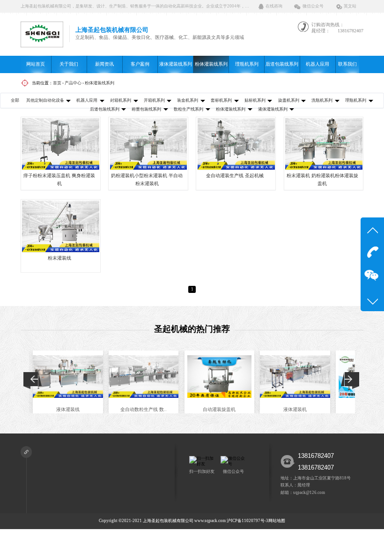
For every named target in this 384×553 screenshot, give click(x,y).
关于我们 (68, 64)
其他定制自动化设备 (45, 100)
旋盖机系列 (288, 100)
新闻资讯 (104, 64)
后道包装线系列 (282, 64)
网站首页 (35, 64)
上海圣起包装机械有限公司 (168, 520)
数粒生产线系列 (188, 109)
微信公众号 (313, 6)
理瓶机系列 (246, 64)
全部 (15, 100)
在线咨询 (274, 6)
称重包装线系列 (146, 109)
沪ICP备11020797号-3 (247, 520)
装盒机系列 (187, 100)
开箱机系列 (154, 100)
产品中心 (73, 83)
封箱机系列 (120, 100)
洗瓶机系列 (321, 100)
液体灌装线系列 (175, 64)
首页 (57, 83)
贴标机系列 (255, 100)
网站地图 (276, 520)
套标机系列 (221, 100)
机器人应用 (317, 64)
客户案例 (140, 64)
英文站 (350, 6)
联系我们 (347, 64)
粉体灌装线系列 (211, 64)
